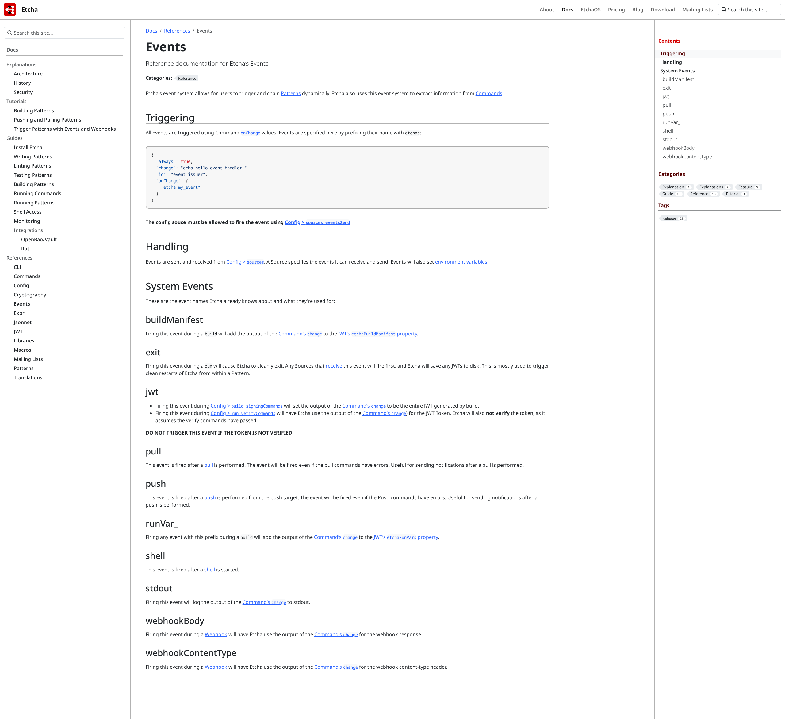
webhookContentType (687, 156)
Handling (671, 62)
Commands (489, 93)
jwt (666, 96)
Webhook (216, 634)
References (177, 30)
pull (667, 105)
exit (667, 87)
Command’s (300, 333)
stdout (670, 139)
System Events (677, 70)
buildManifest (678, 79)
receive (334, 365)
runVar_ (671, 122)
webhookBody (679, 148)
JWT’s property (377, 333)
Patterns (291, 93)
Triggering (672, 53)
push (668, 113)
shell (668, 130)
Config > (317, 222)
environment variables (461, 261)
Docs (151, 30)
